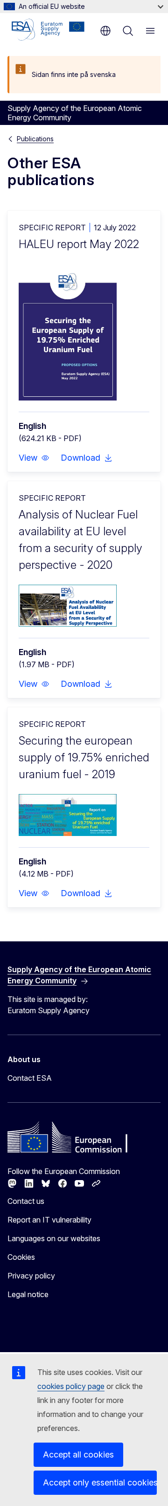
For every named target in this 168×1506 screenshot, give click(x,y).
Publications (35, 139)
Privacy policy (31, 1275)
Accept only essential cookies (100, 1482)
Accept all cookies (78, 1454)
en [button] (105, 31)
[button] (34, 457)
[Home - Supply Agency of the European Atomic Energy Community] (48, 30)
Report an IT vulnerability (49, 1219)
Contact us (25, 1201)
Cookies (21, 1257)
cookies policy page (71, 1386)
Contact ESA (29, 1078)
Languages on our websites (53, 1238)
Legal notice (28, 1294)
